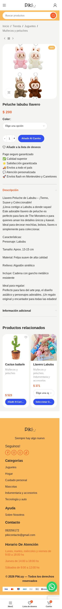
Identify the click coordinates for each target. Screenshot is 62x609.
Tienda (17, 26)
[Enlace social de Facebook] (7, 452)
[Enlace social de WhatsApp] (20, 452)
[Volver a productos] (9, 38)
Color (6, 119)
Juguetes (30, 26)
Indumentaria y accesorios (21, 492)
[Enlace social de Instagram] (14, 452)
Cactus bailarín (15, 364)
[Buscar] (53, 15)
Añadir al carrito (31, 138)
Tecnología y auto (16, 499)
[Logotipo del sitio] (29, 4)
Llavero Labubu (43, 364)
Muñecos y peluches (15, 30)
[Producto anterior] (5, 38)
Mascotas (11, 486)
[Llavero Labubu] (44, 347)
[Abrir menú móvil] (4, 5)
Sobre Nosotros (14, 514)
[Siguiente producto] (13, 38)
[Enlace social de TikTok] (26, 452)
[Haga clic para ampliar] (9, 92)
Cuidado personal (16, 480)
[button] (15, 402)
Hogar (9, 473)
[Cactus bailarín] (16, 347)
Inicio (6, 26)
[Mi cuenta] (55, 5)
